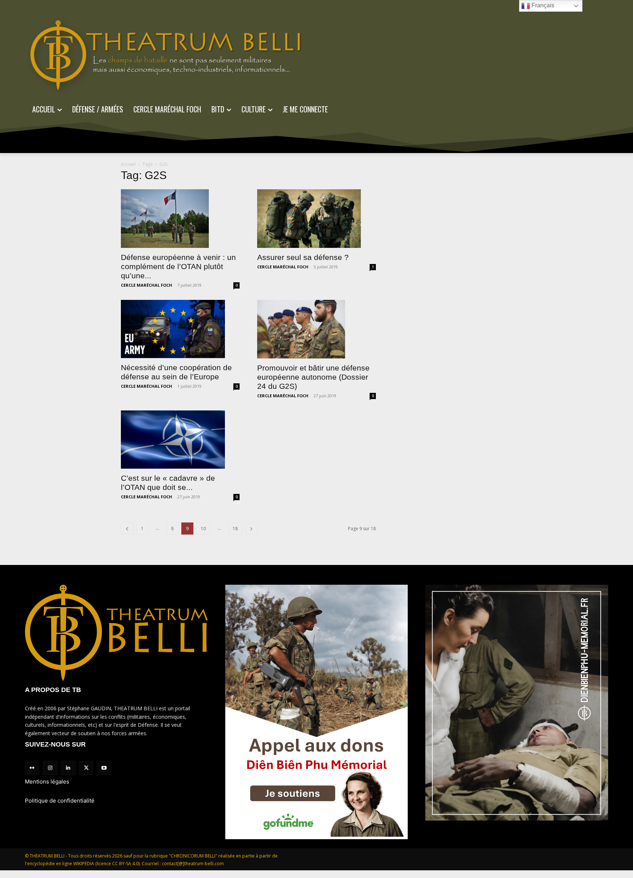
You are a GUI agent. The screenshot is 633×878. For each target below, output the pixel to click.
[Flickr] (32, 768)
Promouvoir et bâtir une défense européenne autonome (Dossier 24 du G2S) (313, 377)
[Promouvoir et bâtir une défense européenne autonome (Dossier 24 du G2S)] (316, 329)
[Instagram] (50, 768)
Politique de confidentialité (60, 800)
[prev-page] (127, 528)
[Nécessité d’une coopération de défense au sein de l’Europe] (180, 329)
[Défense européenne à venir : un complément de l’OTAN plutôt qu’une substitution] (180, 218)
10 (203, 528)
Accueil (128, 164)
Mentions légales (47, 781)
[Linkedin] (68, 768)
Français (542, 5)
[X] (86, 768)
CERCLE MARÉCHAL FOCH (146, 285)
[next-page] (251, 528)
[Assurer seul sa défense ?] (316, 218)
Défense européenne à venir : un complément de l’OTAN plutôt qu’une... (178, 266)
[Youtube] (104, 768)
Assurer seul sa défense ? (303, 257)
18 (235, 528)
